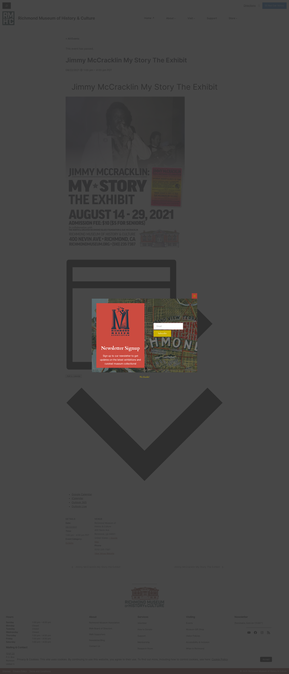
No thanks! (144, 376)
